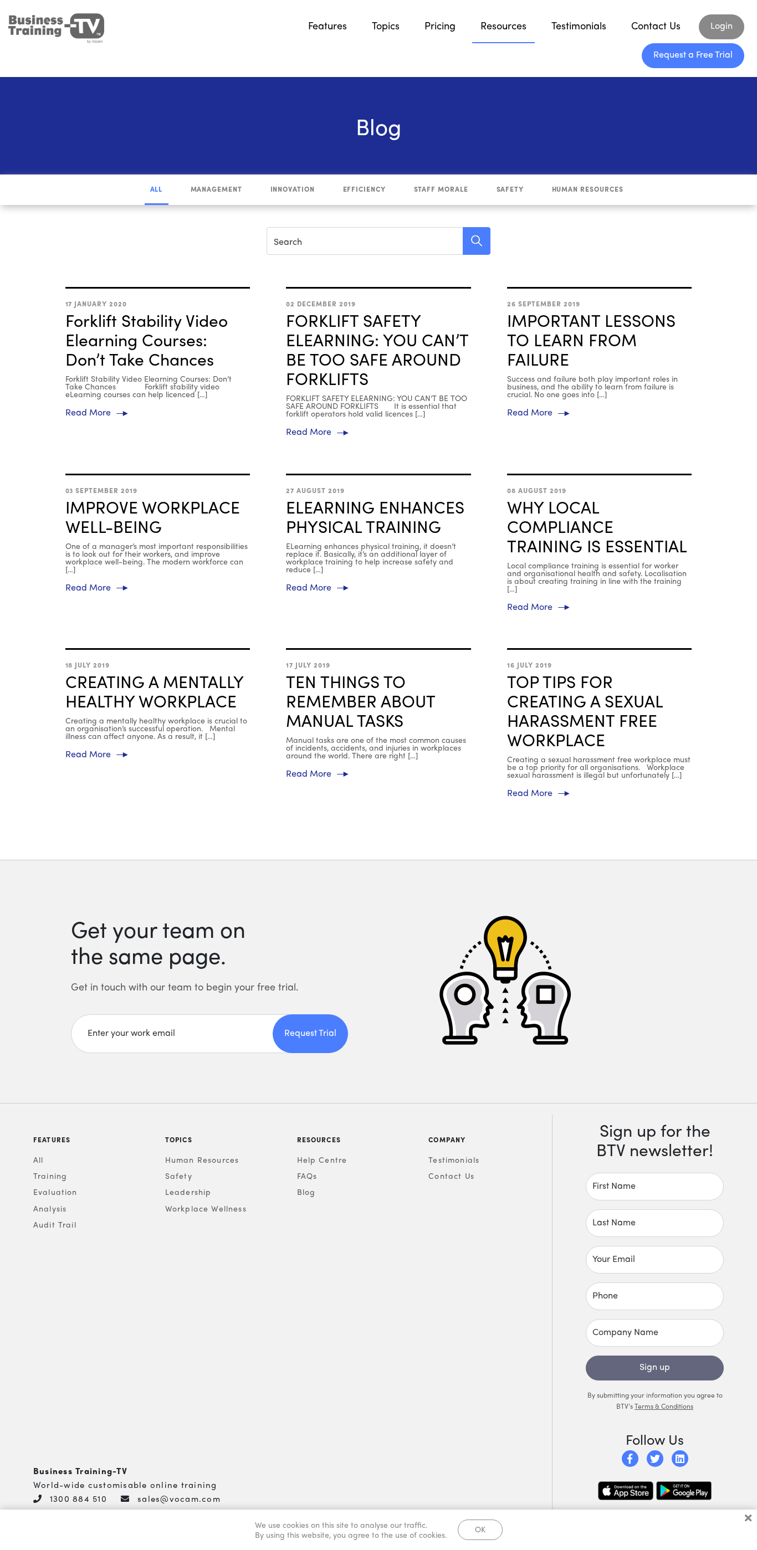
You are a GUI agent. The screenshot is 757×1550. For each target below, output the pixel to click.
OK (480, 1528)
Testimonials (578, 25)
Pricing (440, 25)
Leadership (188, 1191)
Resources (503, 25)
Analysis (50, 1208)
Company (447, 1139)
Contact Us (656, 25)
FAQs (307, 1175)
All (156, 189)
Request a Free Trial (693, 54)
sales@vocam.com (179, 1498)
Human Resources (588, 189)
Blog (306, 1191)
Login (721, 25)
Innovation (292, 189)
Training (50, 1175)
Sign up (655, 1366)
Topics (386, 25)
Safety (510, 189)
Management (217, 189)
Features (327, 25)
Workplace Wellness (206, 1208)
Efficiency (364, 189)
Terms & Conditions (664, 1406)
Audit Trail (54, 1224)
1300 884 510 (78, 1498)
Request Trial (310, 1032)
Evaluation (55, 1191)
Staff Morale (441, 189)
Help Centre (322, 1159)
